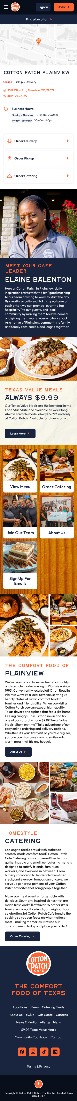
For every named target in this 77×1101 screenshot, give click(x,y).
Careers (62, 1015)
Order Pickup (24, 158)
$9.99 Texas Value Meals (38, 1029)
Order (61, 7)
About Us (16, 751)
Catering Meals (53, 1007)
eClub (30, 1015)
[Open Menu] (5, 7)
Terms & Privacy (38, 1066)
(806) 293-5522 (17, 96)
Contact (56, 1037)
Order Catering (25, 176)
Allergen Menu (50, 1022)
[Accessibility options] (38, 1084)
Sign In (43, 7)
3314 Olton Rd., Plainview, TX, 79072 (30, 90)
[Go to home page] (15, 7)
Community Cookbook (31, 1037)
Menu (35, 1007)
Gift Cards (45, 1015)
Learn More (18, 433)
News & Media (26, 1022)
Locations (20, 1007)
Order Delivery (25, 141)
